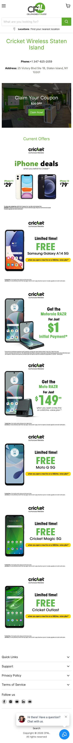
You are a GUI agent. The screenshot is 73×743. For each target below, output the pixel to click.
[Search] (66, 22)
